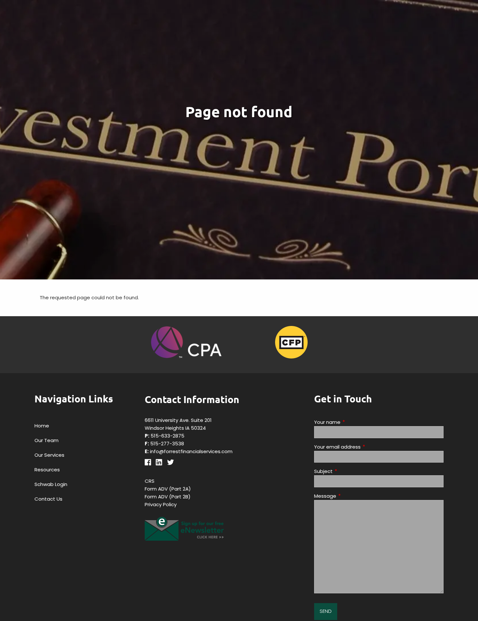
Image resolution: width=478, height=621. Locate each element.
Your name (352, 422)
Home (41, 425)
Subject (348, 471)
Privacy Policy (161, 504)
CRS (149, 481)
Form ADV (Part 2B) (168, 496)
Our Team (46, 440)
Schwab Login (50, 484)
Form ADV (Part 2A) (168, 488)
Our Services (49, 455)
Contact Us (48, 498)
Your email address (362, 446)
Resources (47, 469)
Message (350, 496)
